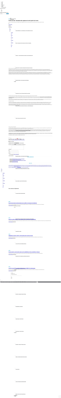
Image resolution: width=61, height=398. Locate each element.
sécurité (10, 167)
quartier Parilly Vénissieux (41, 166)
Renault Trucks (44, 166)
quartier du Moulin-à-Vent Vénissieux (36, 166)
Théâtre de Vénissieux (14, 167)
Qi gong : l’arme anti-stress (15, 161)
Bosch (14, 165)
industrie (11, 166)
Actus (2, 2)
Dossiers (2, 6)
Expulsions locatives (37, 165)
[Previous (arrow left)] (0, 281)
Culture (2, 3)
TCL (11, 167)
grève (50, 165)
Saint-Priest (48, 166)
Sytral (9, 167)
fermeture (13, 139)
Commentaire (10, 149)
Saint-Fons (46, 166)
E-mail (9, 151)
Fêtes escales (45, 165)
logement (12, 166)
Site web (9, 153)
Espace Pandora (34, 165)
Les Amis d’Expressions (4, 7)
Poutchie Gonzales (10, 24)
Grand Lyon (47, 165)
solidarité (51, 166)
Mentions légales (13, 273)
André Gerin (12, 165)
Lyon (13, 166)
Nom (9, 150)
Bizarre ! (13, 165)
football (39, 165)
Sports (2, 4)
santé (49, 166)
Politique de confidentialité (14, 274)
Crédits (12, 272)
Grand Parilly (49, 165)
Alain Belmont (10, 165)
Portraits (2, 5)
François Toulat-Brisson (41, 165)
